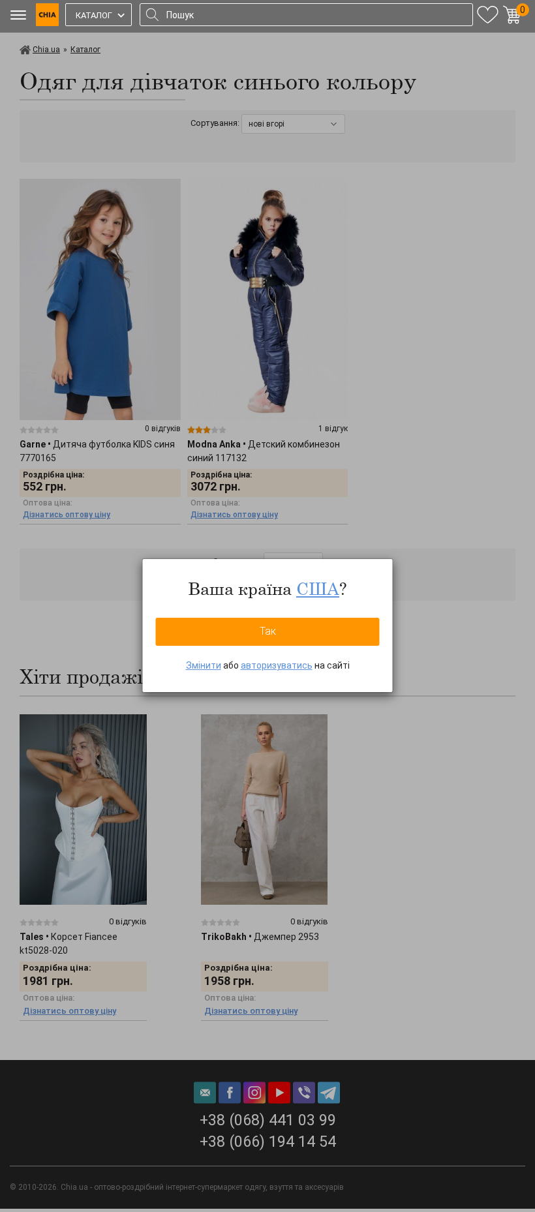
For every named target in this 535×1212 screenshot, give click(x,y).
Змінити (203, 665)
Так (268, 631)
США (317, 588)
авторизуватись (277, 665)
